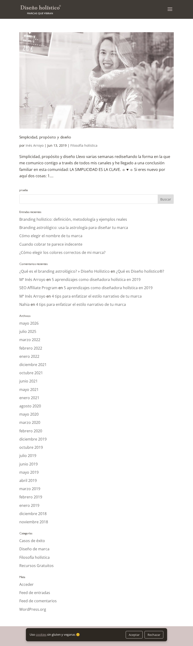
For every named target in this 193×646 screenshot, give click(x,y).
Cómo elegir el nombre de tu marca (50, 235)
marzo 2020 (29, 422)
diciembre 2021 (33, 364)
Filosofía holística (83, 145)
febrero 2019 (30, 497)
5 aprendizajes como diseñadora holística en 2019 (96, 279)
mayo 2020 (29, 414)
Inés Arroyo (35, 145)
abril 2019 (28, 480)
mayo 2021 (29, 389)
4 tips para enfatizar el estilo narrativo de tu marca (97, 296)
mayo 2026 (29, 323)
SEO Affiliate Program (38, 287)
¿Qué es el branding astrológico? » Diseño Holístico (64, 271)
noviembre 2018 (33, 521)
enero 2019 (29, 505)
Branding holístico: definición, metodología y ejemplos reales (73, 219)
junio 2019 (28, 464)
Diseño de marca (34, 548)
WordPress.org (32, 609)
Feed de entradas (34, 592)
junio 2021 (28, 381)
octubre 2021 (31, 372)
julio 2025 (27, 331)
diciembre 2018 (33, 513)
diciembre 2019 (33, 439)
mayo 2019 (29, 472)
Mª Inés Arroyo (32, 279)
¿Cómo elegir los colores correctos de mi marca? (62, 252)
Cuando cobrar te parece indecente (50, 244)
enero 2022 (29, 356)
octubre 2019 (31, 447)
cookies (41, 634)
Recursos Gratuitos (36, 565)
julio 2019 (27, 455)
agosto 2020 (30, 406)
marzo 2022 (29, 339)
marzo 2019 (29, 488)
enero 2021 (29, 397)
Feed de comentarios (38, 600)
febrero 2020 (30, 430)
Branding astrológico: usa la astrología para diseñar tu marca (73, 227)
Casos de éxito (32, 540)
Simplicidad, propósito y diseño (45, 138)
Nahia (24, 304)
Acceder (26, 584)
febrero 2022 (30, 348)
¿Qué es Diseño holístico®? (140, 271)
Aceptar (134, 635)
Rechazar (154, 635)
